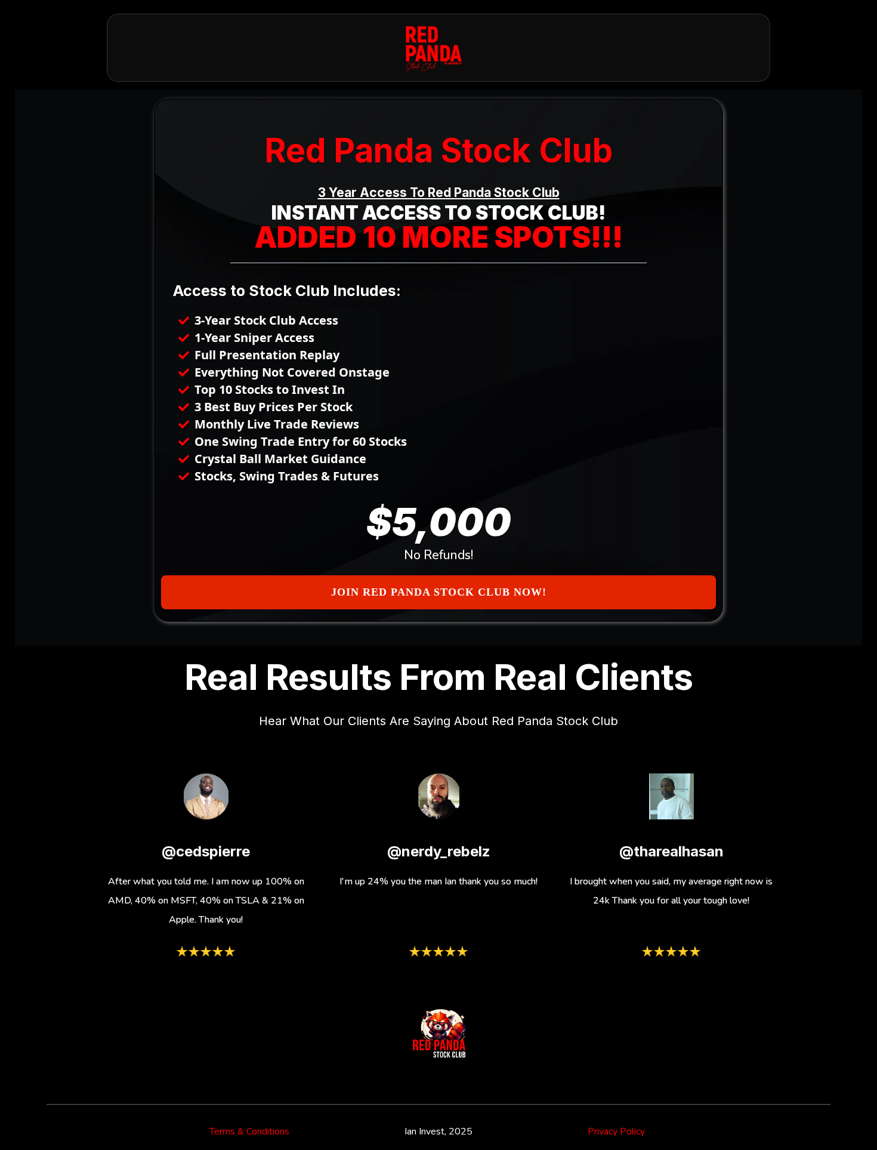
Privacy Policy (616, 1131)
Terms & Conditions (249, 1131)
